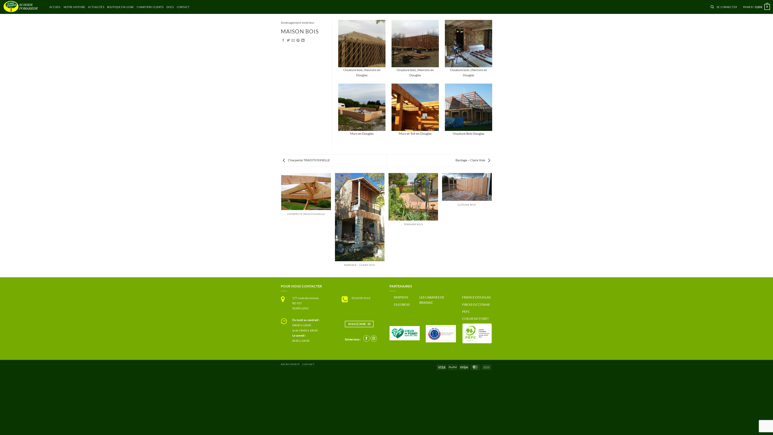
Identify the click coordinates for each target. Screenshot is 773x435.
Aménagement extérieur (297, 22)
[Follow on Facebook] (366, 338)
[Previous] (282, 225)
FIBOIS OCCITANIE (476, 304)
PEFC (466, 311)
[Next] (492, 225)
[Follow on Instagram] (373, 338)
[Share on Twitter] (288, 40)
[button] (712, 7)
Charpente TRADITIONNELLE (308, 160)
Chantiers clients (150, 7)
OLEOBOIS (402, 304)
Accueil (55, 7)
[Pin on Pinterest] (298, 40)
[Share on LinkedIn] (303, 40)
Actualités (96, 7)
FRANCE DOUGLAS (476, 297)
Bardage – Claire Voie (471, 160)
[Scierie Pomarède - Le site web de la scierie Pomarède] (23, 7)
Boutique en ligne (120, 7)
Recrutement (290, 364)
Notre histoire (74, 7)
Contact (183, 7)
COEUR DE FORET (475, 318)
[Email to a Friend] (293, 40)
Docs (170, 7)
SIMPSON (401, 297)
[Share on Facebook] (283, 40)
